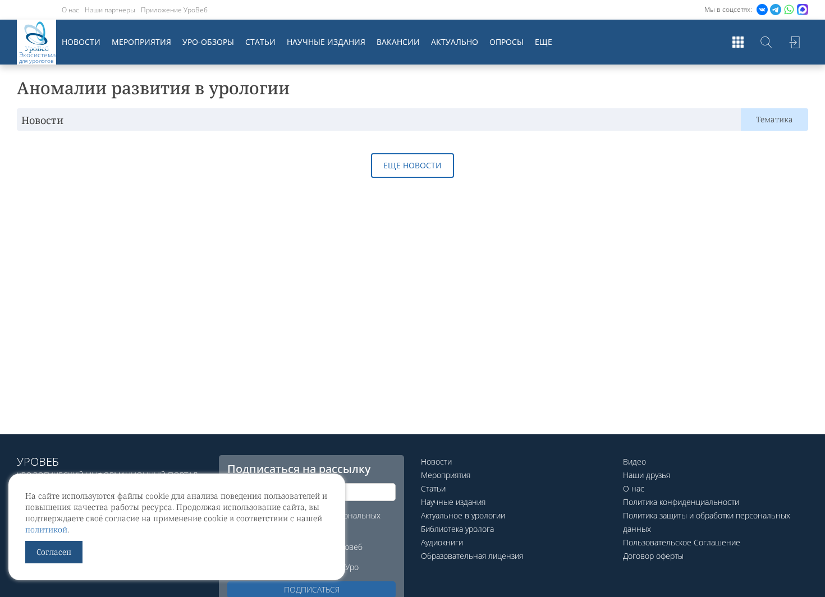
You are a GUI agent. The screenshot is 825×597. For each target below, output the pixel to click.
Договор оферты (653, 555)
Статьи (260, 41)
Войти (794, 42)
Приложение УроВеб (174, 10)
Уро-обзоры (208, 41)
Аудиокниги (442, 542)
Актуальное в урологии (463, 515)
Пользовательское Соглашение (681, 542)
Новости (81, 41)
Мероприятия (141, 41)
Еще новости (412, 165)
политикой (46, 529)
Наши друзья (646, 475)
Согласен (53, 552)
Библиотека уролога (457, 528)
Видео (634, 461)
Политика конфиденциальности (681, 502)
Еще (543, 41)
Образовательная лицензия (472, 555)
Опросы (506, 41)
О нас (70, 10)
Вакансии (398, 41)
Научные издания (326, 41)
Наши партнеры (110, 10)
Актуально (454, 41)
